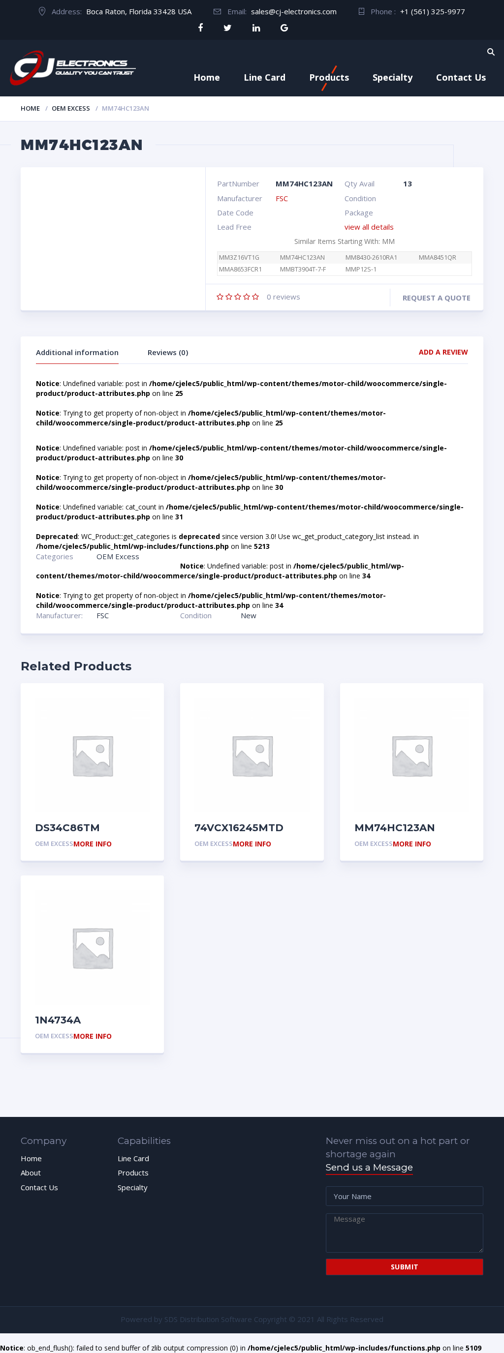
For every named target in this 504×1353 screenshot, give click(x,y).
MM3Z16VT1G (239, 257)
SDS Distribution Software (208, 1319)
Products (329, 77)
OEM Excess (71, 108)
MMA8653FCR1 (240, 269)
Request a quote (437, 297)
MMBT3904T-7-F (303, 269)
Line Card (264, 77)
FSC (282, 198)
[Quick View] (145, 701)
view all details (369, 227)
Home (206, 77)
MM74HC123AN (302, 257)
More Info (92, 844)
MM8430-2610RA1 (371, 257)
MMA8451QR (437, 257)
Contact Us (461, 77)
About (31, 1172)
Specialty (392, 77)
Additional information (77, 352)
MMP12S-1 (361, 269)
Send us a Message (369, 1167)
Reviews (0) (168, 352)
